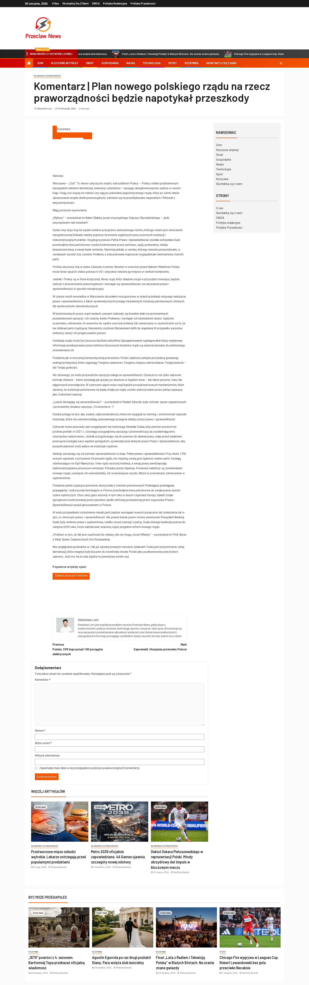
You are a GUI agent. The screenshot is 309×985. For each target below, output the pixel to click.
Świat (90, 63)
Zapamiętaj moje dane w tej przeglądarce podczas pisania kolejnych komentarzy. (89, 768)
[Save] (72, 135)
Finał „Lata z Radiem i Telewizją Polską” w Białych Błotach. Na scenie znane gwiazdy (139, 53)
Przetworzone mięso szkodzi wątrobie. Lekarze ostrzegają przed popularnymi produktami (58, 856)
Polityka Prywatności (143, 3)
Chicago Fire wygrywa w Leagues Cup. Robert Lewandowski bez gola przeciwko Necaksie (253, 53)
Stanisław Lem (44, 108)
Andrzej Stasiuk (59, 867)
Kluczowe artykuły (64, 63)
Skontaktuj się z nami (75, 3)
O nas (55, 3)
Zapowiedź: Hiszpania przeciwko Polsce (160, 647)
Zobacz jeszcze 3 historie (71, 575)
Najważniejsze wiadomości (47, 76)
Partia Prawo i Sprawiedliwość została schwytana (142, 240)
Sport (172, 63)
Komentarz (42, 679)
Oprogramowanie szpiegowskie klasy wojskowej (151, 340)
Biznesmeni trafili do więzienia (134, 328)
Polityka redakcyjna (115, 3)
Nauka (130, 63)
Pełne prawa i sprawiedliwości (146, 453)
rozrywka (33, 952)
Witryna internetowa (47, 755)
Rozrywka (191, 63)
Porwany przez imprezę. (120, 468)
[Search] (281, 63)
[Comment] (55, 129)
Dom (40, 63)
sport (223, 952)
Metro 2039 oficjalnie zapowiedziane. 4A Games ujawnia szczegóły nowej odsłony (118, 856)
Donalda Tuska (135, 427)
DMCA (96, 3)
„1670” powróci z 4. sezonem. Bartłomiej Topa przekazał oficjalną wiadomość (56, 962)
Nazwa (40, 730)
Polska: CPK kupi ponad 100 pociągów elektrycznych (78, 649)
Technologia (151, 63)
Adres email (43, 743)
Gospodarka (110, 63)
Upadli (160, 495)
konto (103, 318)
